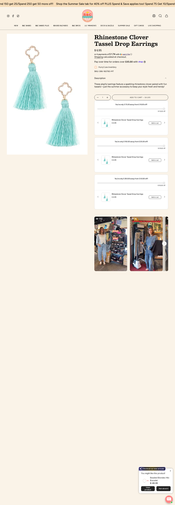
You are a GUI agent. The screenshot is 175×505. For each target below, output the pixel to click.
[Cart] (166, 15)
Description (100, 78)
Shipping (98, 57)
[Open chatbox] (169, 499)
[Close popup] (170, 470)
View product (148, 488)
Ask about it (163, 489)
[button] (16, 26)
